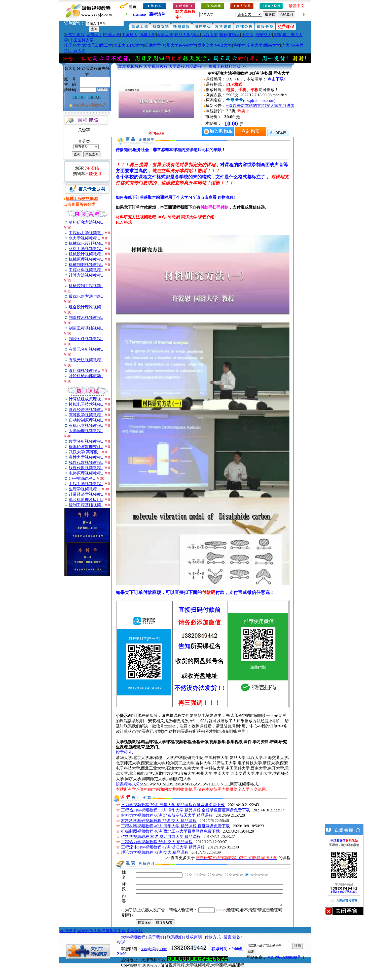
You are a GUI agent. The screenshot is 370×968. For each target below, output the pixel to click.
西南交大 (206, 45)
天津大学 (165, 35)
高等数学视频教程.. (86, 415)
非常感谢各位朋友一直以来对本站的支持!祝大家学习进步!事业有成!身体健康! (248, 105)
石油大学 (153, 45)
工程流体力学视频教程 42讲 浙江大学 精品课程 (163, 847)
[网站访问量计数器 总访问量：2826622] (197, 960)
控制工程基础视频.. (86, 505)
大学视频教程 (133, 937)
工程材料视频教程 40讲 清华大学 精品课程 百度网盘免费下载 (175, 826)
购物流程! (226, 197)
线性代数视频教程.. (86, 462)
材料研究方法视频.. (86, 222)
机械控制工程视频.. (86, 286)
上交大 (248, 35)
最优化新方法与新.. (86, 296)
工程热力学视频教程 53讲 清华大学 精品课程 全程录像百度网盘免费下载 (185, 810)
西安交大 (263, 35)
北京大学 (77, 50)
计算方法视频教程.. (86, 275)
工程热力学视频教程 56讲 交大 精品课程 (157, 842)
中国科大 (130, 35)
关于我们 (156, 937)
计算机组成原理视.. (86, 399)
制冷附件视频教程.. (86, 339)
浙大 (196, 35)
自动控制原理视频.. (86, 420)
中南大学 (188, 45)
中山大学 (223, 45)
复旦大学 (182, 35)
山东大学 (135, 45)
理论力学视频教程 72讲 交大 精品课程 (155, 852)
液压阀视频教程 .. (84, 370)
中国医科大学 (81, 40)
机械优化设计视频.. (86, 243)
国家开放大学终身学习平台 (101, 931)
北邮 (277, 35)
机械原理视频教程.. (86, 259)
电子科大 (73, 45)
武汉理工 (90, 45)
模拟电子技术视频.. (86, 404)
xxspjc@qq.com (154, 949)
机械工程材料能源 (224, 66)
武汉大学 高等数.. (84, 452)
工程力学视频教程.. (86, 484)
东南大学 (254, 45)
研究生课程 (75, 35)
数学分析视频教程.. (86, 441)
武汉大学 (210, 35)
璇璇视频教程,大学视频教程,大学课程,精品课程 (160, 66)
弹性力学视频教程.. (86, 457)
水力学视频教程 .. (84, 238)
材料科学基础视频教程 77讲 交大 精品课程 (159, 820)
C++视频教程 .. (82, 478)
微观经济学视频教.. (86, 409)
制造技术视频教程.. (86, 317)
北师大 (234, 35)
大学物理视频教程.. (86, 431)
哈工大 (120, 45)
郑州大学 (170, 45)
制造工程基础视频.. (86, 328)
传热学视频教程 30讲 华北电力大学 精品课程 (161, 836)
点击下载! (276, 79)
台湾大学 (112, 35)
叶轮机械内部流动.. (86, 376)
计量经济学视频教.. (86, 494)
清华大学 (147, 35)
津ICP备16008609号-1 (285, 957)
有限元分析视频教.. (86, 349)
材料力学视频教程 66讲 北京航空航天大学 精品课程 (167, 815)
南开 (223, 35)
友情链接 (68, 931)
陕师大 (239, 45)
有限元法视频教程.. (86, 360)
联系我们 (175, 937)
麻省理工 (94, 35)
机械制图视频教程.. (86, 264)
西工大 (106, 45)
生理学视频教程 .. (84, 489)
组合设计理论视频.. (86, 307)
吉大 (286, 45)
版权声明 (194, 937)
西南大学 (272, 45)
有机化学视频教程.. (86, 425)
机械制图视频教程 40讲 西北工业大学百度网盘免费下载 (170, 831)
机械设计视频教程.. (86, 254)
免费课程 (135, 931)
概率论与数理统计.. (86, 447)
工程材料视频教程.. (86, 270)
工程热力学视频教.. (86, 233)
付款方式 (213, 937)
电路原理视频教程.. (86, 473)
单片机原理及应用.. (86, 499)
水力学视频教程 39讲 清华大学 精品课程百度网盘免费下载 (173, 805)
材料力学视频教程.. (86, 249)
